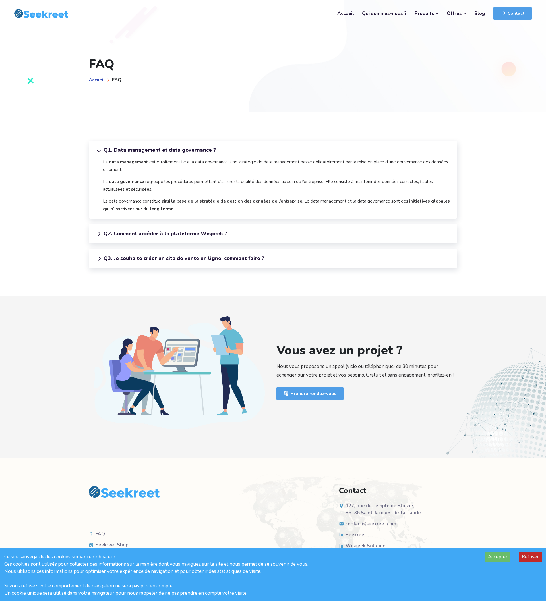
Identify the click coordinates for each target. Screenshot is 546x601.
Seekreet (356, 534)
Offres (455, 13)
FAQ (100, 534)
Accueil (345, 13)
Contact (516, 13)
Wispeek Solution (366, 545)
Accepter (498, 557)
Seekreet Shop (112, 545)
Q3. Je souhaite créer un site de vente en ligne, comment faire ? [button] (184, 258)
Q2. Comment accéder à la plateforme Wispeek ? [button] (165, 233)
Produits (425, 13)
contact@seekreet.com (371, 524)
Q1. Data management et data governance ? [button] (160, 150)
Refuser (530, 557)
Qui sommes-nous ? (384, 13)
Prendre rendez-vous (313, 393)
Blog (479, 13)
